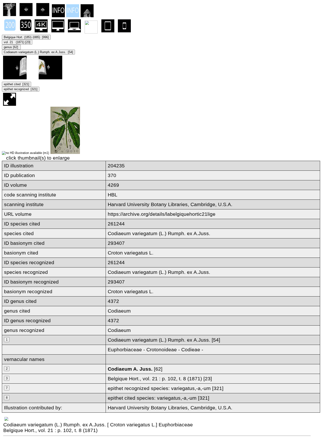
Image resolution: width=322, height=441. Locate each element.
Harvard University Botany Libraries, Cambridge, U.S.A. (170, 407)
